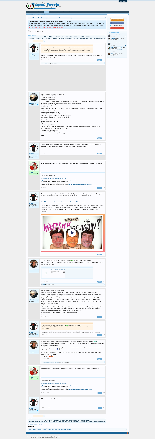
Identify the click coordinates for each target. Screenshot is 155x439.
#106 (104, 281)
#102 (104, 137)
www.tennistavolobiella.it (47, 178)
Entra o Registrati (123, 1)
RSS (127, 433)
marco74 (112, 53)
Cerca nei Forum (31, 14)
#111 (104, 407)
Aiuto (116, 433)
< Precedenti (36, 40)
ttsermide (52, 362)
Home (29, 12)
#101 (104, 59)
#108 (104, 334)
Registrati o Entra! (117, 20)
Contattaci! (112, 433)
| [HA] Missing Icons (54, 436)
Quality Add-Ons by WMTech (43, 437)
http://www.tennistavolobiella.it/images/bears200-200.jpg (80, 184)
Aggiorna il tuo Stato (113, 32)
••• (125, 36)
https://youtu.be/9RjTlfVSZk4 (116, 49)
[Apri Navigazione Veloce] (105, 17)
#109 (104, 358)
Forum (46, 12)
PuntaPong (71, 12)
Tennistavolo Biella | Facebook (60, 178)
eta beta (43, 284)
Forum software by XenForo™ (38, 436)
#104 (104, 187)
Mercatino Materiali (38, 12)
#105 (104, 253)
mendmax (44, 362)
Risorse (65, 12)
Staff (51, 12)
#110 (104, 392)
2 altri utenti (57, 362)
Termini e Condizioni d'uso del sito (113, 434)
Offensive (113, 38)
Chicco (31, 172)
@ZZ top (120, 47)
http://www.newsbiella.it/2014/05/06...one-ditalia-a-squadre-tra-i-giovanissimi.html (59, 180)
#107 (104, 316)
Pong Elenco (58, 12)
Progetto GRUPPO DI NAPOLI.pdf (58, 269)
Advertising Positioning (40, 434)
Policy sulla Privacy (124, 434)
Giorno (112, 34)
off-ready (31, 54)
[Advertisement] (67, 78)
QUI (65, 27)
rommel (31, 269)
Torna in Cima (123, 433)
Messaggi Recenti (41, 14)
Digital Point (48, 434)
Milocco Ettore (45, 63)
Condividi (99, 60)
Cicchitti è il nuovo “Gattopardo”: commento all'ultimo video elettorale (63, 202)
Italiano (28, 433)
